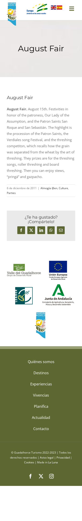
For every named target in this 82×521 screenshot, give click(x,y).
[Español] (60, 8)
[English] (54, 8)
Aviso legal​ (47, 457)
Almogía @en (49, 188)
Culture (63, 188)
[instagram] (51, 476)
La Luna (53, 462)
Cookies (29, 462)
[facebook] (30, 476)
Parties (11, 193)
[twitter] (41, 476)
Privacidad (63, 457)
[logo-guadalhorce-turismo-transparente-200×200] (12, 3)
